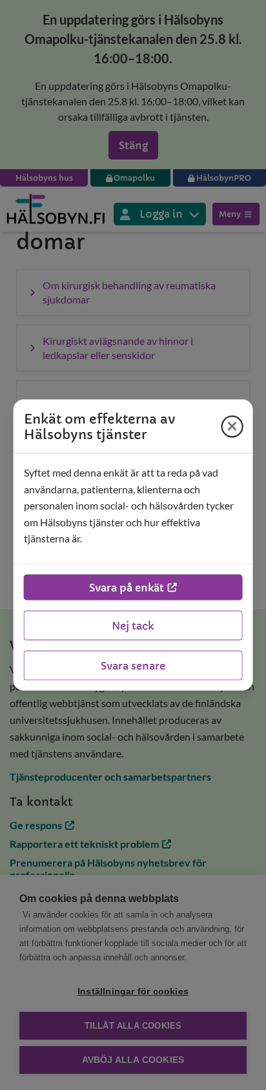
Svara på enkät (126, 587)
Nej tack (133, 625)
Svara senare (133, 665)
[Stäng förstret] (231, 426)
